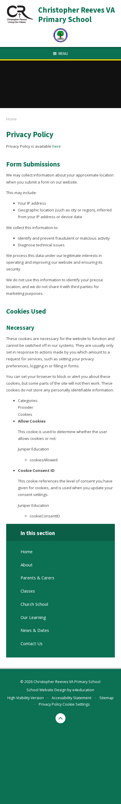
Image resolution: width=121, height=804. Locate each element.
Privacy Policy (50, 704)
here (56, 146)
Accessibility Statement (71, 697)
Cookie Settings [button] (76, 704)
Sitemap (106, 697)
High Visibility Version (25, 697)
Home (11, 119)
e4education (83, 689)
